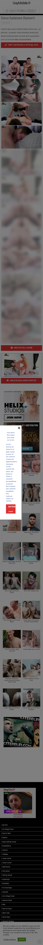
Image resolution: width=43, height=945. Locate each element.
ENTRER (11, 507)
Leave (10, 511)
